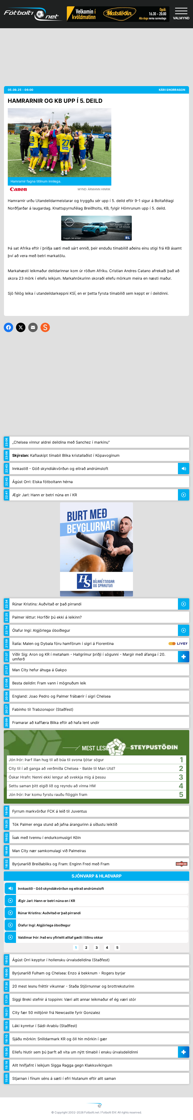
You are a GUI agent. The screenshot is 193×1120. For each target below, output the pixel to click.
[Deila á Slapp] (45, 327)
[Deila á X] (20, 327)
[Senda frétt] (33, 327)
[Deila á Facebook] (8, 327)
